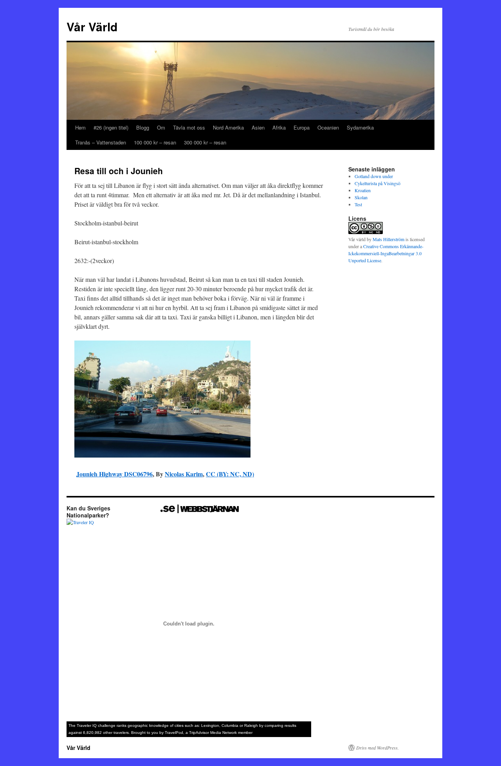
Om (161, 127)
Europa (302, 127)
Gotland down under (374, 176)
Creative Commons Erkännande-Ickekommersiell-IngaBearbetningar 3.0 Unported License (386, 253)
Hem (80, 127)
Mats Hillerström (388, 239)
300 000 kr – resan (205, 142)
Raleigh (251, 725)
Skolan (361, 197)
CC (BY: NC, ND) (230, 473)
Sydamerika (360, 127)
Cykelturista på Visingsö (377, 183)
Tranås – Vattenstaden (100, 142)
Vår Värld (92, 26)
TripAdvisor (199, 732)
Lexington (210, 725)
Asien (258, 127)
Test (358, 204)
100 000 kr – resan (155, 142)
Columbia (230, 725)
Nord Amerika (228, 127)
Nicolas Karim (184, 473)
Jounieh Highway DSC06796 (114, 473)
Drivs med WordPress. (377, 747)
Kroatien (363, 190)
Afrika (279, 127)
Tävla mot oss (189, 127)
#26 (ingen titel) (111, 127)
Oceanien (328, 127)
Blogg (142, 127)
